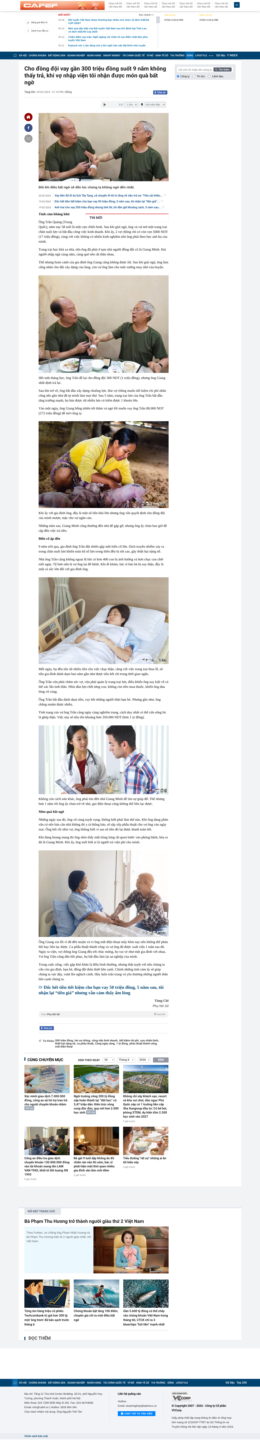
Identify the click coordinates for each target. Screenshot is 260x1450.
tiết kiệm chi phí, (129, 1040)
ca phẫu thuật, (85, 1043)
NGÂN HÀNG (94, 55)
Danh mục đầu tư (39, 30)
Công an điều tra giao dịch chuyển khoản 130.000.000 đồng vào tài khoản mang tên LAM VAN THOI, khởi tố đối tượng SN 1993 (46, 1166)
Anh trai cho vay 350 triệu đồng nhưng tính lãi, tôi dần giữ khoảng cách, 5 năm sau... (108, 207)
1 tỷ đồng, (122, 1043)
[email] (28, 139)
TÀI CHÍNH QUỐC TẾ (133, 55)
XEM (161, 1059)
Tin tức (201, 76)
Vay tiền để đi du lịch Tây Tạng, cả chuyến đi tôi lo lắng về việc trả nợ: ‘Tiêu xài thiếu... (108, 195)
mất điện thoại (64, 1046)
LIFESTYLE (201, 55)
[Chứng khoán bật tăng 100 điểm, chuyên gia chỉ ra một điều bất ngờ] (96, 1294)
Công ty (185, 76)
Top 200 (242, 1382)
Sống (68, 92)
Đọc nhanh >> (146, 14)
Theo (103, 1014)
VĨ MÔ (150, 55)
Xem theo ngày (89, 1060)
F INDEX (232, 55)
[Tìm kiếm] (222, 69)
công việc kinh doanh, (105, 1040)
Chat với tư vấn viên (138, 1413)
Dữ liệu (220, 55)
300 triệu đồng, (64, 1040)
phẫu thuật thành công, (143, 1043)
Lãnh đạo (217, 76)
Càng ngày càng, (105, 1043)
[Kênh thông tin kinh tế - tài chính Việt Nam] (62, 5)
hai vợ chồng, (83, 1040)
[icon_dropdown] (237, 5)
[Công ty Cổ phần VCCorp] (204, 1397)
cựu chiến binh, (149, 1040)
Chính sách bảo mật (36, 1436)
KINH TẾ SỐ (161, 55)
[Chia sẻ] (28, 128)
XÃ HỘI (23, 55)
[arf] (104, 1019)
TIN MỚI (95, 218)
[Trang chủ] (15, 55)
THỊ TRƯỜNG (177, 55)
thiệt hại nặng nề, (65, 1043)
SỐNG (189, 55)
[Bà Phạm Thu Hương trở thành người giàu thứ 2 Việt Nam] (131, 1249)
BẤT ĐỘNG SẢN (56, 55)
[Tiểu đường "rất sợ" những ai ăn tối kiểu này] (145, 1141)
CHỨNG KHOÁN (37, 55)
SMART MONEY (111, 55)
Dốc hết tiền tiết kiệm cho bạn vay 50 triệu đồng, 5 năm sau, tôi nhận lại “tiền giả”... (107, 201)
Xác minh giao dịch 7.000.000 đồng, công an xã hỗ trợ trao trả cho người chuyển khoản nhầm (45, 1100)
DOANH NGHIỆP (76, 55)
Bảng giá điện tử (39, 22)
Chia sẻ (161, 92)
